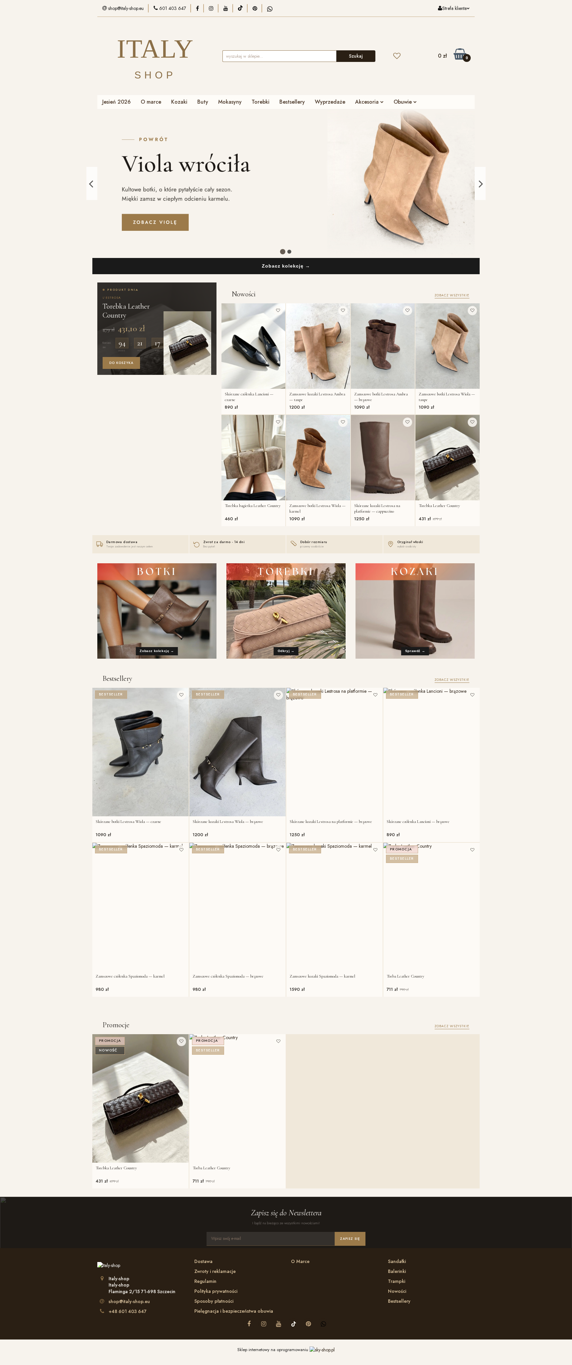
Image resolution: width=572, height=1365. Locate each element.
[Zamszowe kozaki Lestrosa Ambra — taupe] (318, 346)
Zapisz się (350, 1238)
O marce (151, 102)
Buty (202, 102)
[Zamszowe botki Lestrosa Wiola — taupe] (447, 346)
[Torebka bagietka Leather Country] (253, 457)
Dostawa (203, 1261)
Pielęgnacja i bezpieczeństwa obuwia (233, 1311)
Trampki (396, 1281)
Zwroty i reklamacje (215, 1271)
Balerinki (397, 1271)
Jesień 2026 (116, 102)
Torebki (260, 102)
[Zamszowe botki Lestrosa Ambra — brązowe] (383, 346)
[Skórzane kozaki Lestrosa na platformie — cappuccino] (383, 457)
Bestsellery (292, 102)
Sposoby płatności (213, 1301)
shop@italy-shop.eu (129, 1301)
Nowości (397, 1291)
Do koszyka (121, 362)
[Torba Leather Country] (431, 907)
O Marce (300, 1261)
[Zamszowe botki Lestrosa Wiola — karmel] (318, 457)
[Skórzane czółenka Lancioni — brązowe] (431, 752)
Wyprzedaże (330, 102)
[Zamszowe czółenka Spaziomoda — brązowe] (237, 907)
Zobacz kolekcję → (286, 266)
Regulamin (205, 1281)
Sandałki (397, 1261)
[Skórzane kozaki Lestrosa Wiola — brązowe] (237, 752)
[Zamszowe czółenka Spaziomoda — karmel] (140, 907)
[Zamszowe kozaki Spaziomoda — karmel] (334, 907)
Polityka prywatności (215, 1291)
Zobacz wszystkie (452, 295)
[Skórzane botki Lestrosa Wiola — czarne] (140, 752)
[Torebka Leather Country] (447, 457)
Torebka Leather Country (126, 310)
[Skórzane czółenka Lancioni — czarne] (253, 346)
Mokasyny (230, 102)
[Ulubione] (397, 56)
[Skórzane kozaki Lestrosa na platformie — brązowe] (334, 752)
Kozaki (179, 102)
